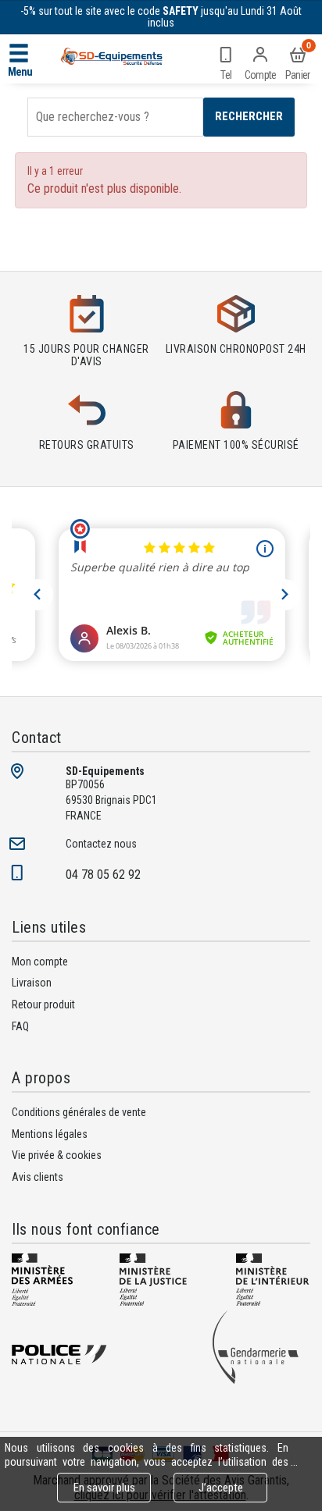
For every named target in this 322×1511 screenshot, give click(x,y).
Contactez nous (101, 843)
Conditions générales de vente (79, 1112)
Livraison (32, 982)
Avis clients (37, 1177)
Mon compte (40, 961)
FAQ (20, 1026)
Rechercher (249, 116)
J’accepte (221, 1488)
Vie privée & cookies (57, 1155)
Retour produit (43, 1004)
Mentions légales (50, 1134)
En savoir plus (104, 1488)
